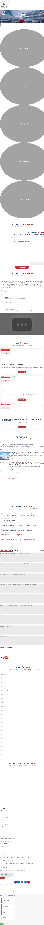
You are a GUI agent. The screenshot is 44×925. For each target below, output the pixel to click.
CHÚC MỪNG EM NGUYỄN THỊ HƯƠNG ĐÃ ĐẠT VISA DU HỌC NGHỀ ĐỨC (18, 515)
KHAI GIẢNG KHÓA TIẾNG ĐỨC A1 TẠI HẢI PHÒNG (12, 364)
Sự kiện (2, 821)
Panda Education (21, 891)
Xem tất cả (41, 550)
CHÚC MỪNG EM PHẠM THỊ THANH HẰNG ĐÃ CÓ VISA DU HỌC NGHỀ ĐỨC (18, 525)
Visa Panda (3, 826)
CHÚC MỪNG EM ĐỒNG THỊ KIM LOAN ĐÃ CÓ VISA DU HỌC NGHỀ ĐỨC (17, 530)
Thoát (6, 923)
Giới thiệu (3, 815)
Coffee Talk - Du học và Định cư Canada (10, 391)
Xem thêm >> (3, 451)
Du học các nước (4, 817)
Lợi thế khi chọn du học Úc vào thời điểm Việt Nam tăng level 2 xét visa (16, 444)
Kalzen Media (30, 891)
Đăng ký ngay (22, 267)
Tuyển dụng (3, 828)
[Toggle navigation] (43, 3)
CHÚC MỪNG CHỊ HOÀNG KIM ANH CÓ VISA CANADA (13, 536)
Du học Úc (24, 86)
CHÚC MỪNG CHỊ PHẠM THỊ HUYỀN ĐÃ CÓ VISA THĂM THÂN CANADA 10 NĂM (19, 541)
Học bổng (3, 819)
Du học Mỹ (24, 124)
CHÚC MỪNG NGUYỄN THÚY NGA (8, 520)
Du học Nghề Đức (24, 199)
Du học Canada (24, 161)
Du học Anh (24, 48)
